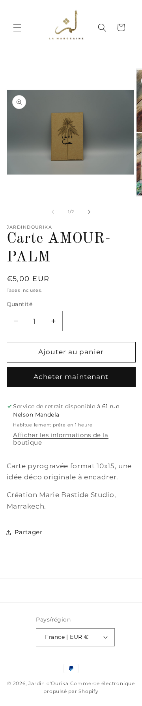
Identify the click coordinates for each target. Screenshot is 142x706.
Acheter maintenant (71, 377)
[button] (17, 27)
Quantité (20, 304)
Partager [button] (29, 532)
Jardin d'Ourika (48, 683)
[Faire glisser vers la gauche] (53, 211)
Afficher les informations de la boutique (60, 438)
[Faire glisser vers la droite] (89, 211)
